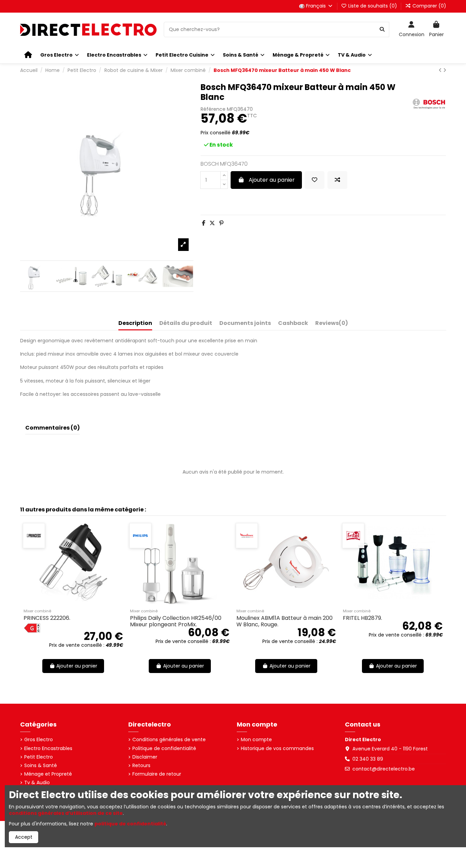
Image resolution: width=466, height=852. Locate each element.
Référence (213, 109)
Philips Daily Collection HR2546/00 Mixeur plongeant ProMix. (163, 621)
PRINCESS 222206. (34, 618)
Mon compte (256, 739)
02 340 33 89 (367, 759)
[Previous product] (441, 70)
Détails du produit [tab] (185, 323)
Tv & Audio (37, 782)
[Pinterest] (221, 223)
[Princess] (22, 535)
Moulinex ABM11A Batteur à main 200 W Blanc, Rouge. (272, 621)
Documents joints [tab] (245, 323)
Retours (141, 765)
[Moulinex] (234, 535)
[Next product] (444, 70)
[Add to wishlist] (314, 180)
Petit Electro (38, 757)
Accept (23, 837)
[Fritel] (341, 535)
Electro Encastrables (48, 748)
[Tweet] (212, 223)
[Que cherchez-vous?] (382, 29)
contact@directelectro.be (383, 768)
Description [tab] (135, 323)
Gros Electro (38, 739)
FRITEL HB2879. (350, 618)
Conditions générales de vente (169, 739)
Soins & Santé (40, 765)
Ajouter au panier (272, 180)
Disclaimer (144, 757)
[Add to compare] (337, 180)
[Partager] (203, 223)
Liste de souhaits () (372, 5)
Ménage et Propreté (48, 774)
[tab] (331, 324)
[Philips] (128, 535)
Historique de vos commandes (277, 748)
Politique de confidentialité (164, 748)
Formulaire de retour (156, 774)
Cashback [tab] (293, 323)
